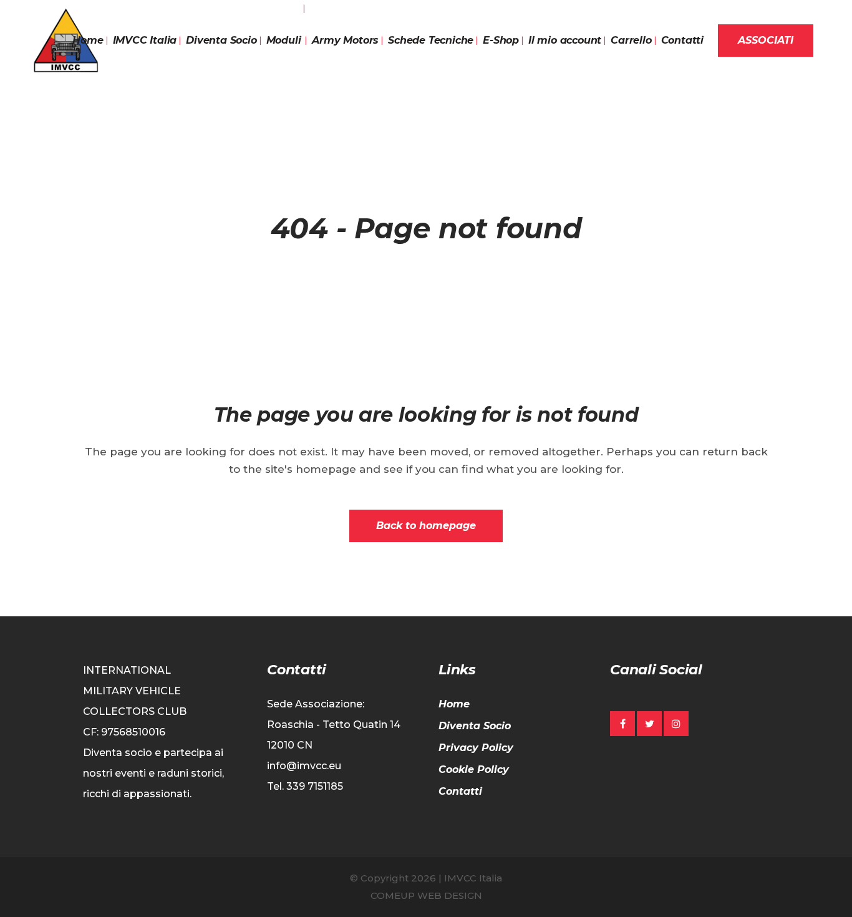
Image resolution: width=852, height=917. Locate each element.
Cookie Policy (473, 769)
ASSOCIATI (765, 40)
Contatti (460, 791)
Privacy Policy (475, 748)
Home (454, 704)
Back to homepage (426, 525)
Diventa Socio (474, 726)
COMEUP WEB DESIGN (426, 895)
